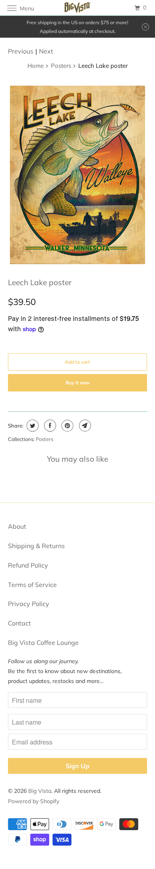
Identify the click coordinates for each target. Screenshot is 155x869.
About (17, 526)
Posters (61, 65)
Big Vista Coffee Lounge (43, 642)
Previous (20, 51)
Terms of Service (32, 585)
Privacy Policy (28, 604)
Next (46, 51)
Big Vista (39, 790)
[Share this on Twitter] (32, 426)
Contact (19, 623)
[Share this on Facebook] (49, 426)
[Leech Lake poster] (77, 175)
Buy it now (78, 383)
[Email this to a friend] (84, 426)
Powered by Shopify (33, 801)
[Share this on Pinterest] (67, 426)
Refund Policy (28, 565)
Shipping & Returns (36, 546)
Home (35, 65)
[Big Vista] (77, 7)
